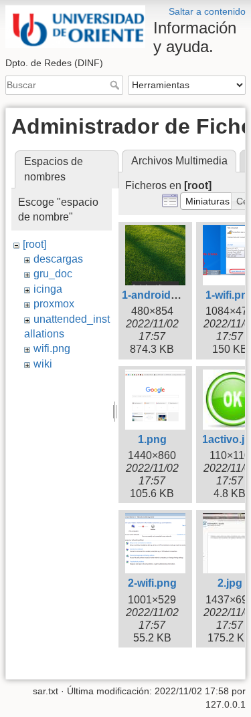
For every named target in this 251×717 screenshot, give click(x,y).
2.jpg (230, 583)
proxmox (53, 303)
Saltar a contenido (207, 11)
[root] (34, 244)
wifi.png (51, 348)
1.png (152, 439)
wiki (42, 364)
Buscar (116, 85)
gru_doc (52, 273)
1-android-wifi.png (168, 295)
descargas (58, 259)
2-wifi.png (152, 583)
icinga (47, 289)
